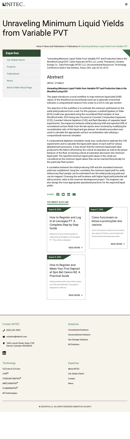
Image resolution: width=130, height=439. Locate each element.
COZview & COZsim (11, 369)
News (10, 80)
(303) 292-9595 (13, 330)
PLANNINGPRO (10, 388)
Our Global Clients (16, 60)
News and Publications (54, 46)
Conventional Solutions (78, 330)
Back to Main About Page (19, 87)
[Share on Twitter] (63, 194)
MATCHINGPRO (10, 383)
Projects (11, 66)
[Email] (74, 194)
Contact (71, 379)
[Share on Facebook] (57, 194)
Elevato (87, 407)
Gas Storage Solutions (78, 340)
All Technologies (10, 393)
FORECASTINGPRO (12, 379)
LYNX (6, 374)
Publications (72, 46)
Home (39, 46)
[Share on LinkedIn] (68, 194)
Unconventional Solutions (79, 335)
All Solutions (73, 344)
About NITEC (73, 369)
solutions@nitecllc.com (16, 336)
